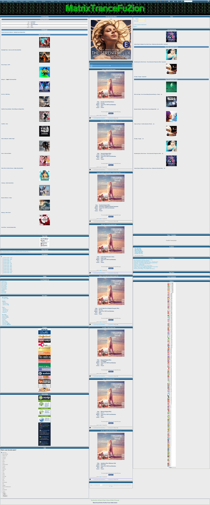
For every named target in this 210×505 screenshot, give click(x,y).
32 (106, 485)
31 (105, 485)
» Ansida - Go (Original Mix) (138, 264)
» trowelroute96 (4, 286)
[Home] (173, 1)
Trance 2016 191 (8, 272)
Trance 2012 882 (8, 266)
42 (119, 485)
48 (127, 485)
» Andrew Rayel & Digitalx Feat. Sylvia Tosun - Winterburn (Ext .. (146, 261)
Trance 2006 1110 (8, 257)
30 (103, 485)
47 (126, 485)
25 (95, 485)
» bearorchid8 (3, 292)
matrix (4, 298)
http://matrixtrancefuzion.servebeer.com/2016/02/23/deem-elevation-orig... (15, 251)
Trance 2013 (123, 172)
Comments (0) (111, 118)
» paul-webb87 (3, 285)
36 (111, 485)
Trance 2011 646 (8, 265)
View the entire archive (139, 255)
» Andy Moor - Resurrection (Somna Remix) (141, 263)
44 (122, 485)
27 (97, 485)
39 (115, 485)
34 (109, 485)
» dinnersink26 (3, 287)
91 (109, 486)
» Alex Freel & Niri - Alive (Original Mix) (141, 260)
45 (123, 485)
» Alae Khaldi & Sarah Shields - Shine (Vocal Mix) (143, 259)
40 (117, 485)
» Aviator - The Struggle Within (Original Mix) (142, 267)
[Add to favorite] (182, 1)
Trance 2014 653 (8, 269)
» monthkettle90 (4, 289)
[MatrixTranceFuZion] (177, 1)
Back (91, 485)
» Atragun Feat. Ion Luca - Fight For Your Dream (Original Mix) (145, 266)
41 (118, 485)
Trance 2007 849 (8, 259)
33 (107, 485)
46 (124, 485)
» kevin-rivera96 (4, 284)
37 (113, 485)
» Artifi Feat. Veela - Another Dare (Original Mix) (142, 265)
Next (112, 486)
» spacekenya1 (3, 291)
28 (99, 485)
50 (130, 485)
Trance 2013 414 (8, 268)
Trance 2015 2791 (8, 271)
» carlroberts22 (3, 281)
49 (128, 485)
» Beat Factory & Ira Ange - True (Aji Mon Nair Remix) (144, 268)
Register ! (135, 26)
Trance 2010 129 (8, 263)
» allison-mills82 (4, 282)
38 (114, 485)
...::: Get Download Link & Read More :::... (99, 118)
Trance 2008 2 (7, 260)
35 (110, 485)
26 (96, 485)
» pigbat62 (3, 290)
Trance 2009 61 (7, 262)
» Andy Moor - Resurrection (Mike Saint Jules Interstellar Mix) (145, 262)
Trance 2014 (118, 69)
